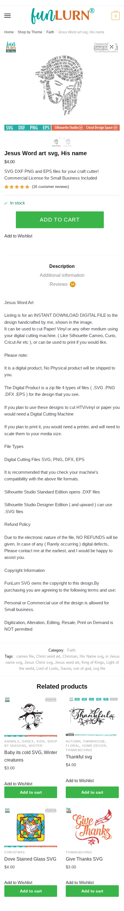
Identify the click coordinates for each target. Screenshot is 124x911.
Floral (72, 745)
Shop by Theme (30, 32)
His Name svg (91, 656)
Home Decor (94, 745)
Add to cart (60, 220)
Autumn (73, 741)
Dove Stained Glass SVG (30, 859)
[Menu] (7, 16)
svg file (99, 668)
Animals (11, 741)
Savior (66, 668)
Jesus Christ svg (38, 662)
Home (9, 32)
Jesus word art (67, 662)
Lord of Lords (47, 668)
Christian (70, 656)
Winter (35, 745)
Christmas (14, 852)
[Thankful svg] (92, 716)
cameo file (25, 656)
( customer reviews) (50, 186)
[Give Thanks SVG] (92, 827)
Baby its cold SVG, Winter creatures (30, 756)
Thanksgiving (79, 750)
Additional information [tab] (62, 275)
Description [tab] (62, 266)
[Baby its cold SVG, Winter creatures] (30, 716)
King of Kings (93, 662)
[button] (111, 47)
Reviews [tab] (62, 284)
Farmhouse (94, 741)
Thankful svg (79, 756)
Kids (41, 741)
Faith (50, 32)
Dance (28, 741)
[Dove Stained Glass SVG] (30, 827)
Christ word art (48, 656)
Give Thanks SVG (84, 859)
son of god (82, 668)
